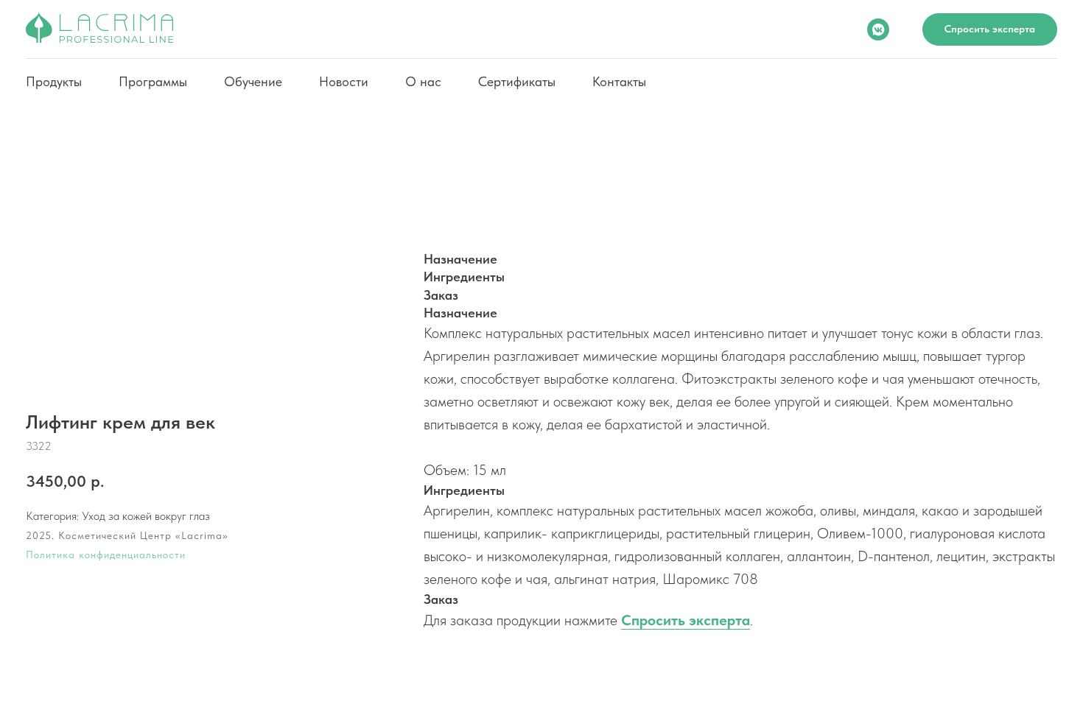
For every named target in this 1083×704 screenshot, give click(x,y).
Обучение (253, 81)
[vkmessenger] (878, 29)
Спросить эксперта (685, 620)
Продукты (54, 81)
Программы (153, 81)
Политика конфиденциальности (106, 554)
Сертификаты (516, 81)
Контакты (619, 81)
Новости (343, 81)
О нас (423, 81)
